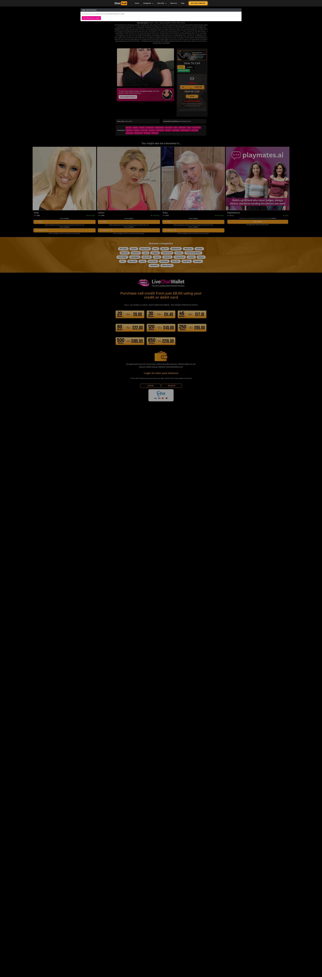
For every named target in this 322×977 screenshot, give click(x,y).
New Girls (160, 3)
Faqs (182, 3)
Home (137, 3)
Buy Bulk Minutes (198, 3)
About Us (173, 3)
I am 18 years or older (91, 18)
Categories (147, 3)
